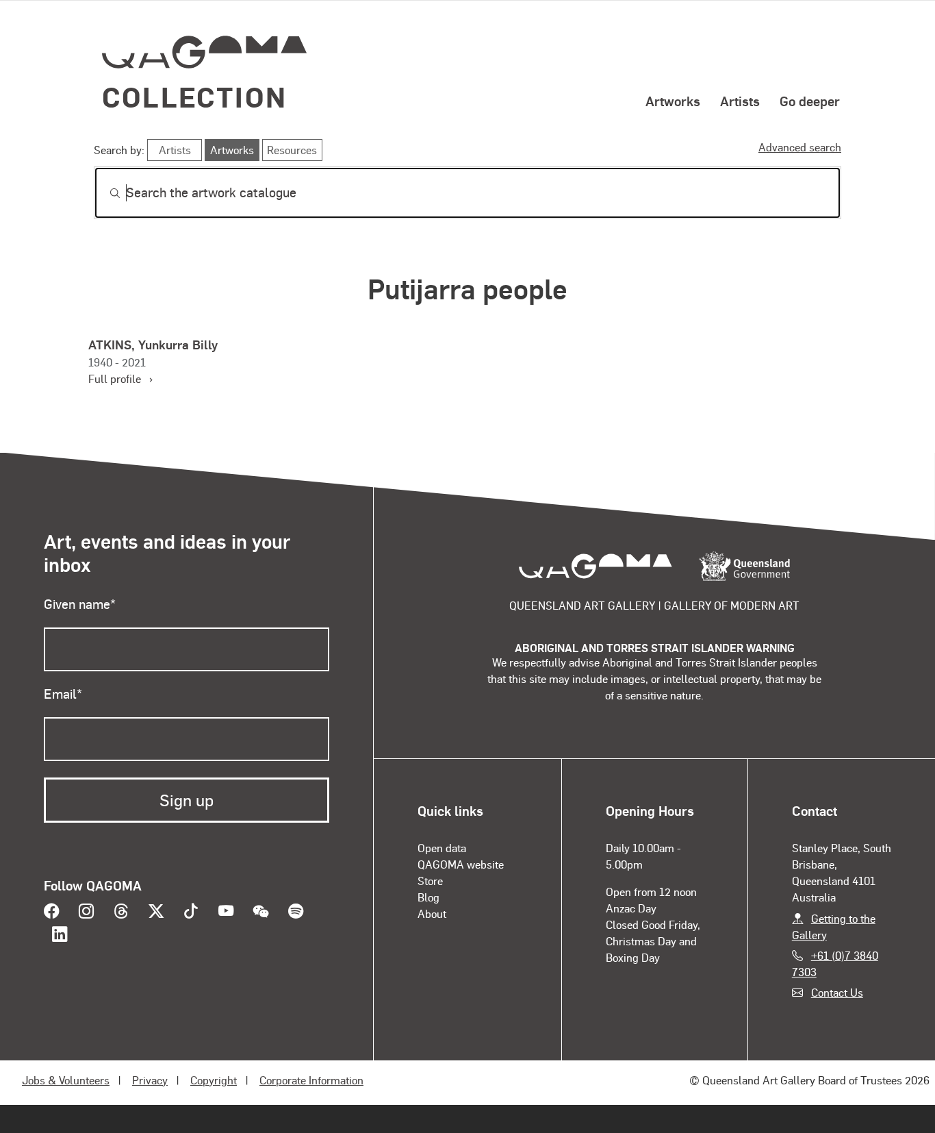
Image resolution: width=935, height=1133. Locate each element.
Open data (442, 848)
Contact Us (837, 992)
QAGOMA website (461, 864)
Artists (740, 101)
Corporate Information (311, 1080)
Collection (194, 96)
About (432, 913)
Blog (428, 897)
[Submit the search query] (104, 193)
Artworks (672, 101)
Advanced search (799, 147)
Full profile (119, 378)
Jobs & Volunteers (66, 1080)
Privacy (150, 1080)
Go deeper (810, 101)
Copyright (213, 1080)
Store (430, 880)
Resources (292, 149)
